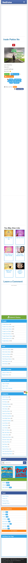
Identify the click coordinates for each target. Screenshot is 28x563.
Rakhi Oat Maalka (9, 271)
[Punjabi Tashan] (21, 472)
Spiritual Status (5, 449)
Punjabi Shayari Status (7, 336)
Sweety (4, 516)
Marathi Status (5, 374)
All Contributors (14, 530)
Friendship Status (6, 404)
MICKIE (4, 482)
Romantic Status (6, 439)
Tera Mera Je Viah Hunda (9, 254)
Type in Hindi (5, 386)
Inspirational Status (6, 420)
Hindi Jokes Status (6, 352)
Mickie (14, 87)
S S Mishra (4, 519)
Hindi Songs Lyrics (6, 361)
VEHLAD (4, 485)
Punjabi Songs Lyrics (6, 338)
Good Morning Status (7, 416)
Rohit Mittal (4, 528)
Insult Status (5, 423)
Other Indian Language (7, 388)
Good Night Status (6, 418)
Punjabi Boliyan (5, 324)
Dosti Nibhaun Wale (20, 271)
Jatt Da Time (20, 238)
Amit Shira (4, 526)
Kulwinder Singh (5, 523)
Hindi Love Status (6, 354)
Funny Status (5, 406)
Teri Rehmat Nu (8, 238)
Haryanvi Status (5, 372)
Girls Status (5, 409)
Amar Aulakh (5, 521)
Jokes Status (5, 425)
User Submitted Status (7, 451)
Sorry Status (5, 446)
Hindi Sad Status (6, 356)
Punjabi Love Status (6, 331)
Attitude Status (5, 399)
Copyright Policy (5, 503)
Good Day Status (6, 411)
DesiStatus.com (16, 559)
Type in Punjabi (5, 383)
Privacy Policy (5, 501)
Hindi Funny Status (6, 349)
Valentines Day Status (7, 453)
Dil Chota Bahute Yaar (20, 254)
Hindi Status (5, 363)
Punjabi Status (19, 89)
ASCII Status (5, 397)
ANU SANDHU (5, 487)
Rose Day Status (6, 442)
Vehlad (3, 512)
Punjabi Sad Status (6, 333)
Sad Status (4, 444)
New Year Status (6, 432)
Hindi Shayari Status (6, 359)
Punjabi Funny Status (7, 326)
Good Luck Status (6, 413)
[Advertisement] (14, 22)
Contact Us (4, 498)
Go (24, 462)
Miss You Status (6, 430)
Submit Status (5, 496)
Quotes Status (5, 434)
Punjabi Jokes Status (7, 329)
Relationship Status (6, 437)
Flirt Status (4, 401)
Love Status (5, 427)
